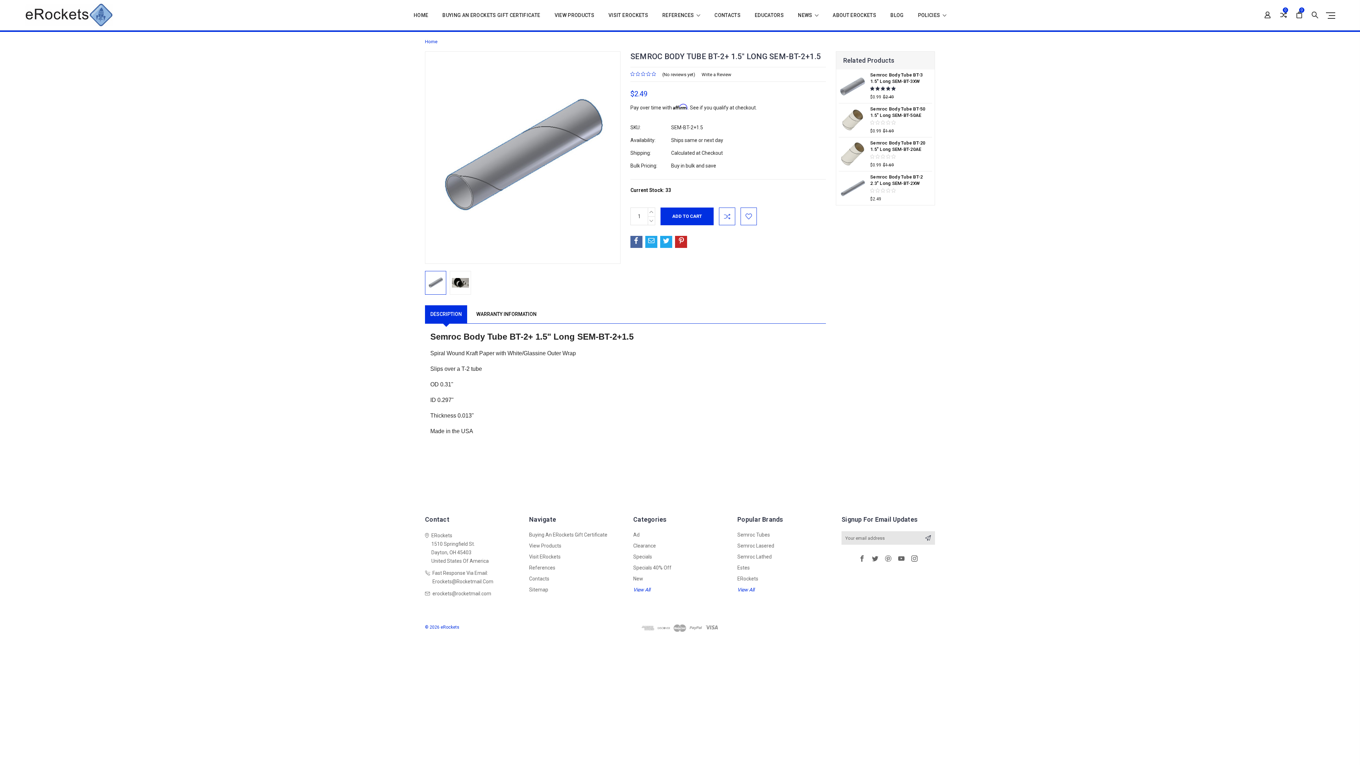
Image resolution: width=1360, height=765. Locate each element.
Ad (636, 535)
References (678, 15)
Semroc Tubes (753, 535)
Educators (769, 15)
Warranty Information (506, 314)
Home (421, 15)
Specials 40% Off (652, 568)
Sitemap (538, 590)
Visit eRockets (628, 15)
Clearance (644, 546)
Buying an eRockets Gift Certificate (491, 15)
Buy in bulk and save (693, 166)
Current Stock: (650, 190)
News (806, 15)
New (638, 579)
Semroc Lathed (754, 557)
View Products (575, 15)
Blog (896, 15)
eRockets (747, 579)
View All (641, 590)
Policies (929, 15)
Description (446, 314)
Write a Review (716, 74)
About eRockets (854, 15)
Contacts (727, 15)
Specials (642, 557)
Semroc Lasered (755, 546)
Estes (743, 568)
